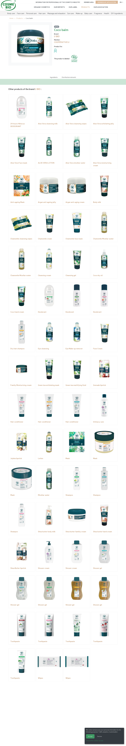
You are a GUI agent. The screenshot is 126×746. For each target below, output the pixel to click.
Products (85, 7)
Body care (11, 13)
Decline (99, 736)
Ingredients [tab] (54, 77)
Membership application (107, 2)
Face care (20, 13)
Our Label (73, 7)
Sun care (70, 13)
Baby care (88, 13)
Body (56, 26)
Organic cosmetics (42, 7)
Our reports (59, 7)
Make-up (79, 13)
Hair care (42, 13)
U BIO (37, 89)
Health (106, 13)
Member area (89, 2)
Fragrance (98, 13)
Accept (90, 736)
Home (11, 18)
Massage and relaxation (56, 13)
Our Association (101, 7)
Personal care (31, 13)
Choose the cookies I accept (94, 740)
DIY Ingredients (117, 13)
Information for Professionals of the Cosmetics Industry (58, 2)
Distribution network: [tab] (69, 77)
